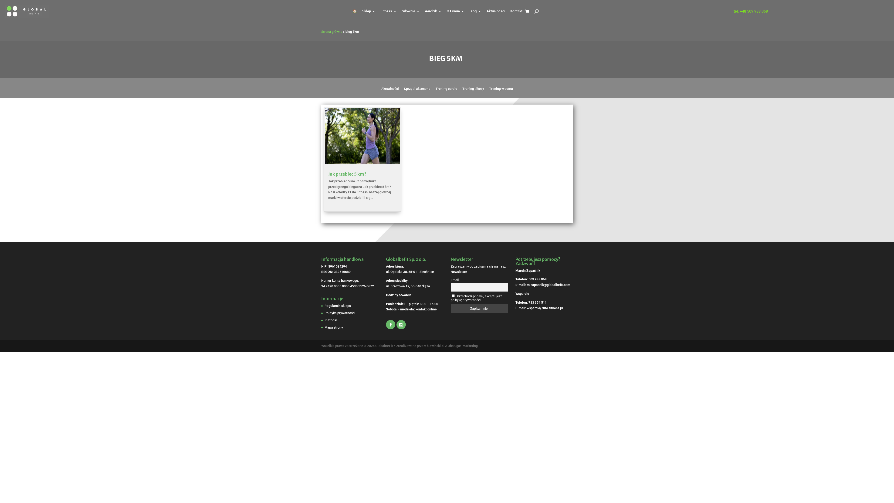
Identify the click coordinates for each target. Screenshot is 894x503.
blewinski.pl (435, 346)
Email (455, 280)
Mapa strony (334, 327)
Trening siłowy (473, 89)
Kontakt (516, 11)
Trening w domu (501, 89)
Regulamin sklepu (338, 306)
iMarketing (470, 346)
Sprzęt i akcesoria (417, 89)
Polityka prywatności (340, 313)
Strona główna (331, 32)
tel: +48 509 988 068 (751, 12)
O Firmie (453, 11)
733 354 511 (537, 302)
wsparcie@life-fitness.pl (545, 308)
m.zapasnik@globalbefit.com (548, 285)
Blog (473, 11)
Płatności (332, 320)
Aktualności (496, 11)
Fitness (386, 11)
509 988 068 (537, 279)
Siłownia (408, 11)
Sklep (366, 11)
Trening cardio (446, 89)
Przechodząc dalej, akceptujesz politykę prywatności (476, 298)
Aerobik (431, 11)
